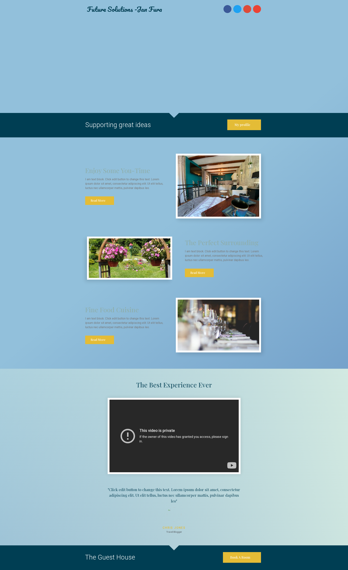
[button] (244, 124)
